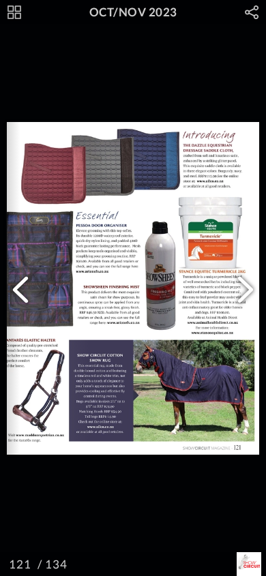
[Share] (251, 12)
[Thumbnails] (14, 12)
